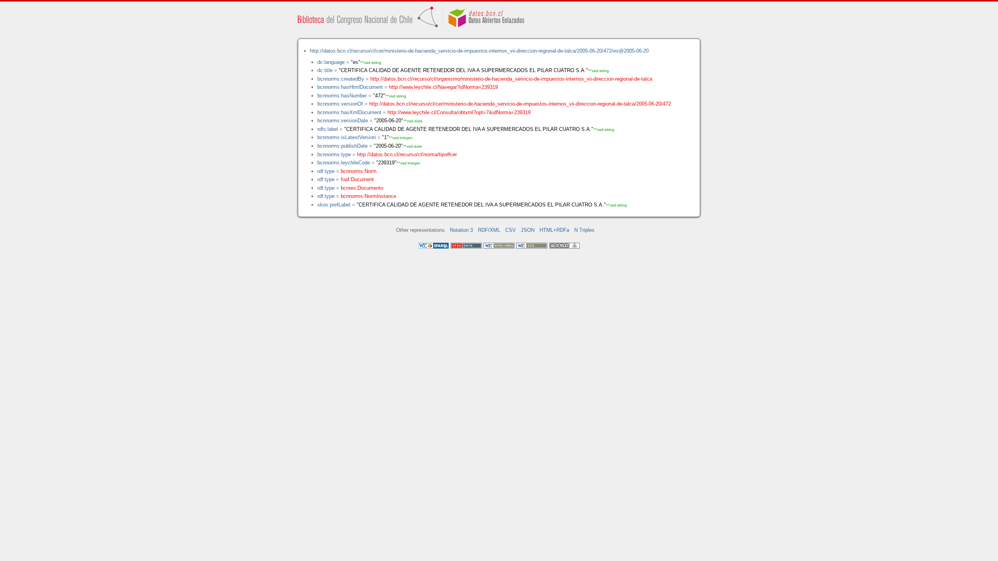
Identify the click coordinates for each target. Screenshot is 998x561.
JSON (527, 230)
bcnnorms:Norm (359, 171)
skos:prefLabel (333, 205)
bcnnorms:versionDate (342, 120)
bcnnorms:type (334, 154)
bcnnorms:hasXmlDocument (349, 112)
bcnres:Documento (362, 188)
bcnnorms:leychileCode (343, 163)
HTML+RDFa (554, 230)
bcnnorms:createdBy (340, 79)
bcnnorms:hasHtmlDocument (350, 87)
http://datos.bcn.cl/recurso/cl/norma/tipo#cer (407, 154)
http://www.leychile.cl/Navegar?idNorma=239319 (443, 87)
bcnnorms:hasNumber (342, 96)
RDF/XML (489, 230)
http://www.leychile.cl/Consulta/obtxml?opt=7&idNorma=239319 (459, 112)
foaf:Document (357, 179)
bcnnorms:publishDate (342, 146)
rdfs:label (327, 129)
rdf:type (325, 171)
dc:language (331, 62)
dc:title (325, 70)
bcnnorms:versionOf (340, 104)
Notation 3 (461, 230)
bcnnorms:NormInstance (368, 196)
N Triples (584, 230)
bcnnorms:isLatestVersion (346, 137)
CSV (510, 230)
